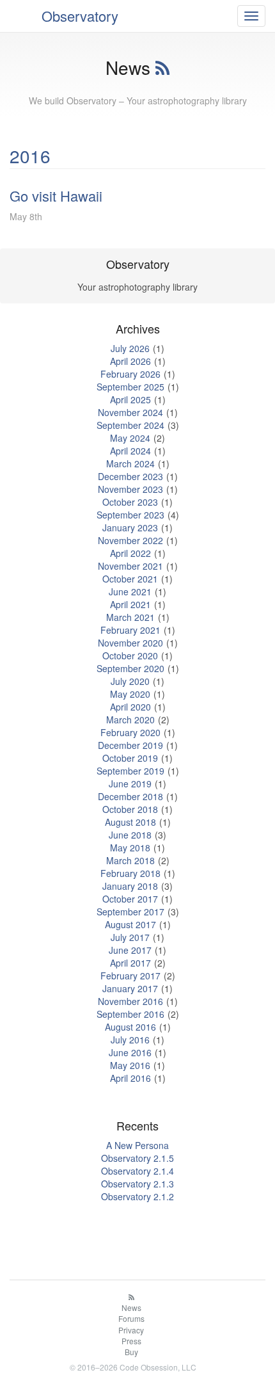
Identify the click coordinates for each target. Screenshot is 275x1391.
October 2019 (130, 758)
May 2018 (130, 847)
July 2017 (130, 937)
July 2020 (130, 681)
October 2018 (130, 809)
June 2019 (130, 783)
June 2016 (130, 1052)
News (131, 1307)
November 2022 (130, 540)
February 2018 (130, 873)
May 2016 (130, 1065)
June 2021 (130, 591)
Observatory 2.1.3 (137, 1183)
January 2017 (130, 988)
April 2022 (130, 553)
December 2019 (130, 745)
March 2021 (130, 617)
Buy (131, 1351)
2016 (30, 155)
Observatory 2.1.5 (137, 1158)
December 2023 (130, 476)
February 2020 (130, 732)
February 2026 (130, 373)
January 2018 (130, 886)
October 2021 (130, 578)
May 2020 (130, 693)
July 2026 (130, 348)
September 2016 (130, 1014)
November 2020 (130, 642)
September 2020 (130, 668)
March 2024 (130, 463)
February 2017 (130, 975)
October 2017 (130, 898)
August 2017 (130, 924)
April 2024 (130, 450)
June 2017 (130, 950)
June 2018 (130, 834)
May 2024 (130, 437)
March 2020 (130, 719)
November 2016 (130, 1001)
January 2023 (130, 527)
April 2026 (130, 361)
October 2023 (130, 501)
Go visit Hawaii (56, 195)
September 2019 (130, 770)
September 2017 (130, 911)
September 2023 (130, 514)
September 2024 (130, 425)
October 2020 (130, 655)
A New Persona (137, 1145)
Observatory (80, 16)
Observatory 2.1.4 (137, 1170)
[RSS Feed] (162, 67)
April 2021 (130, 604)
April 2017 (130, 962)
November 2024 (130, 412)
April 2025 (130, 399)
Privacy (131, 1329)
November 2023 (130, 489)
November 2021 (130, 565)
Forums (131, 1318)
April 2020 (130, 706)
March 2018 (130, 860)
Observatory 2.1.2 (137, 1196)
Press (131, 1340)
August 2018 (130, 822)
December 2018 (130, 796)
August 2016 (130, 1026)
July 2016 (130, 1039)
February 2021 (130, 629)
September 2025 (130, 386)
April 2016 (130, 1078)
